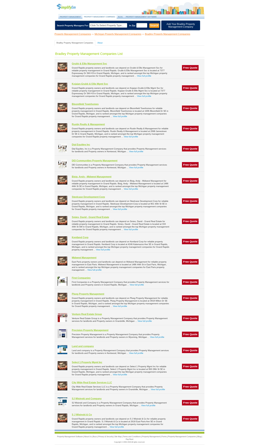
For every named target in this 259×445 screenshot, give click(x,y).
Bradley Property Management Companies (167, 34)
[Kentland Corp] (62, 241)
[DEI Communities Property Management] (62, 164)
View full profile (144, 76)
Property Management (70, 7)
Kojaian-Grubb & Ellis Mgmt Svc (90, 84)
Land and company (83, 346)
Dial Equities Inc (81, 144)
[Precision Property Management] (62, 333)
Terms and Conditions (132, 437)
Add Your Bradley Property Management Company (181, 25)
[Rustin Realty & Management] (62, 128)
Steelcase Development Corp (88, 197)
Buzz (95, 437)
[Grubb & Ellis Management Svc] (62, 67)
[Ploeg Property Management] (62, 297)
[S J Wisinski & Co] (62, 418)
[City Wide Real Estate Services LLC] (62, 386)
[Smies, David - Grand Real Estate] (62, 220)
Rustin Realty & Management (88, 124)
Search (154, 25)
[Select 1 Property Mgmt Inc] (62, 365)
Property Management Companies (99, 17)
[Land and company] (62, 349)
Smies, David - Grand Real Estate (90, 217)
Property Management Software (141, 17)
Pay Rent (129, 439)
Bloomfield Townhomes (85, 104)
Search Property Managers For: (73, 25)
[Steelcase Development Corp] (62, 200)
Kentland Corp (80, 237)
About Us (88, 437)
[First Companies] (62, 281)
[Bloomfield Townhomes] (62, 107)
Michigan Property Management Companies (118, 34)
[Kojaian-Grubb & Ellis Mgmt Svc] (62, 87)
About (100, 43)
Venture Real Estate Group (87, 314)
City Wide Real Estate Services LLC (92, 382)
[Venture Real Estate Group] (62, 317)
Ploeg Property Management (88, 294)
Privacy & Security (105, 437)
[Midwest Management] (62, 261)
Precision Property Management (90, 330)
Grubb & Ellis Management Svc (89, 63)
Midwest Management (84, 257)
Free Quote (190, 67)
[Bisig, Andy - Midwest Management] (62, 180)
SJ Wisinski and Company (87, 398)
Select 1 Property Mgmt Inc (87, 362)
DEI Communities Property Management (94, 160)
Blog (120, 17)
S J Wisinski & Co (82, 414)
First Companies (81, 278)
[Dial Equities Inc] (62, 148)
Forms (164, 437)
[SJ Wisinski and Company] (62, 402)
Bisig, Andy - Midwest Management (91, 176)
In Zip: (132, 25)
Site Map (118, 437)
